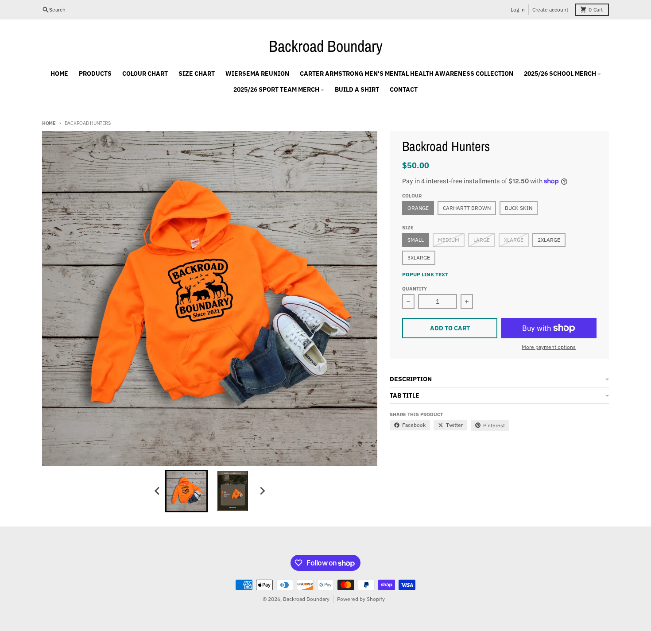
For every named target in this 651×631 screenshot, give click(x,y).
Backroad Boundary (326, 46)
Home (49, 123)
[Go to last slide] (157, 491)
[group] (186, 491)
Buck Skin (518, 208)
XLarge (513, 239)
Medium (448, 239)
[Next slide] (262, 491)
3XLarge (418, 257)
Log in (518, 9)
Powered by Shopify (361, 599)
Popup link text (425, 274)
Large (481, 239)
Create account (550, 9)
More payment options (549, 347)
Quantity (414, 289)
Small (415, 239)
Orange (418, 208)
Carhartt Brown (467, 208)
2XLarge (549, 239)
